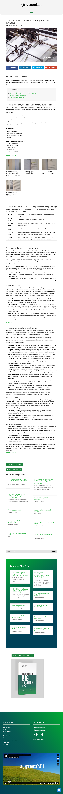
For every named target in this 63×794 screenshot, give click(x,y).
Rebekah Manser (12, 25)
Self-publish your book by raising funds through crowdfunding (16, 496)
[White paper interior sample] (31, 170)
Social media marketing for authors (43, 510)
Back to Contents (11, 155)
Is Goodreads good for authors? (41, 498)
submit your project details (22, 655)
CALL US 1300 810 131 (15, 470)
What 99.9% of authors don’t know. (17, 533)
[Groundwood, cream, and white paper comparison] (13, 170)
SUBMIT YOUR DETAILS (15, 464)
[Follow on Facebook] (34, 734)
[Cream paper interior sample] (49, 170)
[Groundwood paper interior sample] (13, 190)
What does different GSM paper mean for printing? (23, 94)
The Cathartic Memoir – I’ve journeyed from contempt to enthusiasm (17, 480)
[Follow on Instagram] (37, 734)
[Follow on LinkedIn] (41, 734)
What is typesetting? (14, 510)
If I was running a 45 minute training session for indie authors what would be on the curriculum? (44, 481)
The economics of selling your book (44, 522)
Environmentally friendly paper (18, 97)
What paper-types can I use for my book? (20, 92)
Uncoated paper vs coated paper (18, 95)
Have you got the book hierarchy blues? (15, 521)
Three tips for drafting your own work (43, 535)
